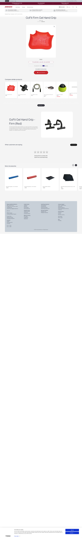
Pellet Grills (26, 218)
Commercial (12, 1)
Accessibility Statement (10, 218)
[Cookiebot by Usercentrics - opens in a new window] (8, 536)
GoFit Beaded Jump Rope (34, 94)
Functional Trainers (27, 213)
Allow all (72, 530)
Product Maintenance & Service (63, 208)
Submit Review (73, 144)
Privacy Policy (9, 216)
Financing (59, 212)
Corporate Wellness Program (11, 214)
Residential (7, 1)
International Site (9, 222)
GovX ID (59, 213)
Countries (8, 223)
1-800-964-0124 (9, 207)
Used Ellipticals (43, 206)
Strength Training (27, 211)
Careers (8, 221)
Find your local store (41, 72)
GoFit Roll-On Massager (60, 94)
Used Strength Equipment (45, 208)
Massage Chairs (43, 211)
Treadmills (25, 205)
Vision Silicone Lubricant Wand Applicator (75, 93)
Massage (23, 7)
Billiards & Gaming (30, 7)
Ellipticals (25, 206)
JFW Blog (59, 220)
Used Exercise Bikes (44, 207)
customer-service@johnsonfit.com (12, 208)
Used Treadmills (43, 205)
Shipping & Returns (61, 207)
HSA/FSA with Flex (61, 214)
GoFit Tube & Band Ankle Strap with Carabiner (48, 95)
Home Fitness (18, 7)
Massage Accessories (44, 212)
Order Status (60, 206)
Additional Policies (10, 217)
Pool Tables (26, 216)
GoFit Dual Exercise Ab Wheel (22, 94)
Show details (16, 536)
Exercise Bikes (26, 207)
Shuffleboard (26, 217)
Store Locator (60, 217)
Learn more (46, 65)
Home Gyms (26, 212)
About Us (8, 210)
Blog (15, 1)
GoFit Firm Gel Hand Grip (9, 94)
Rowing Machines (27, 208)
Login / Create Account (62, 205)
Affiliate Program (9, 212)
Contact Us (60, 209)
